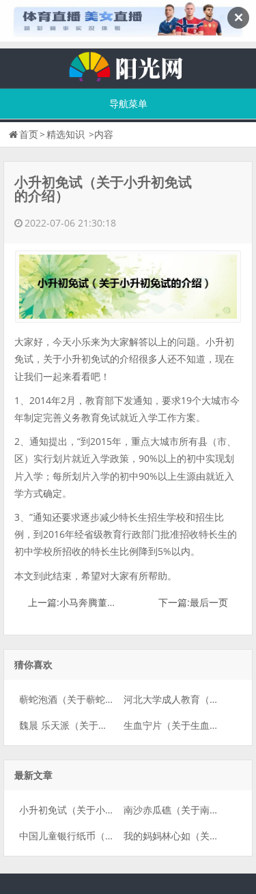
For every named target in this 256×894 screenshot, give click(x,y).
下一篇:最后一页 (193, 602)
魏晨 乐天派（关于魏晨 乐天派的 (88, 725)
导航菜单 (128, 103)
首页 (28, 134)
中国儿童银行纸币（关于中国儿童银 (95, 835)
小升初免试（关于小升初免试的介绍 (95, 809)
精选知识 (65, 134)
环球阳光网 (128, 64)
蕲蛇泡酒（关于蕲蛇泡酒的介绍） (90, 699)
